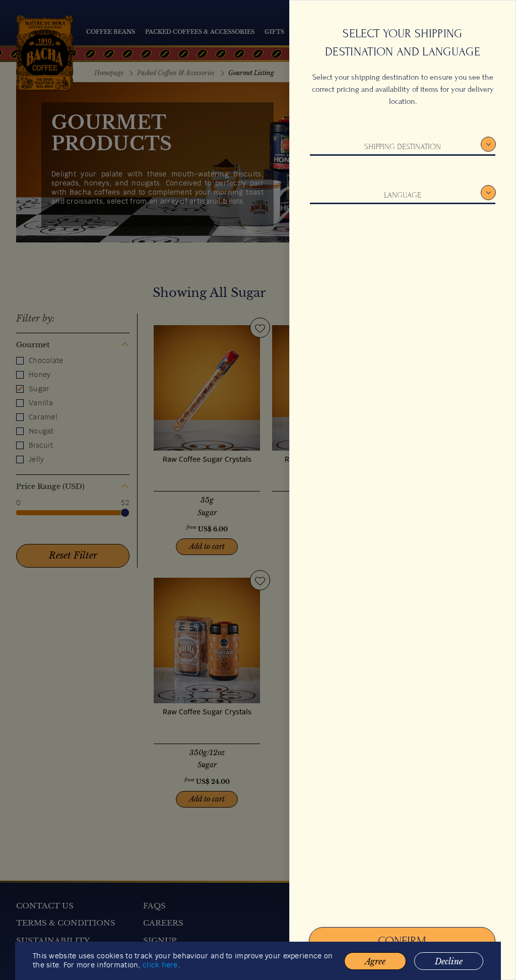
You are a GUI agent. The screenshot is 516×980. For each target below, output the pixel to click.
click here (160, 965)
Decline (449, 961)
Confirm (402, 941)
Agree (375, 961)
